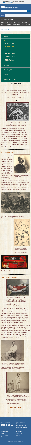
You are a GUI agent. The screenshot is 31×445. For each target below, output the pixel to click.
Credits (6, 75)
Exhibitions (17, 22)
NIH (13, 441)
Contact (28, 24)
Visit (22, 24)
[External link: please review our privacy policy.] (2, 424)
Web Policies (4, 431)
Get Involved (16, 24)
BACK (13, 407)
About (2, 22)
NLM (9, 441)
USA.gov (20, 441)
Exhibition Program (10, 79)
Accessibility (18, 433)
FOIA (2, 433)
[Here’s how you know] (15, 2)
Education (7, 65)
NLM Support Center (20, 431)
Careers (17, 435)
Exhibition (7, 41)
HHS (16, 441)
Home (6, 36)
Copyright (8, 24)
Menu (2, 15)
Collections (9, 22)
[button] (28, 11)
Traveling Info (8, 70)
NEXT (18, 407)
